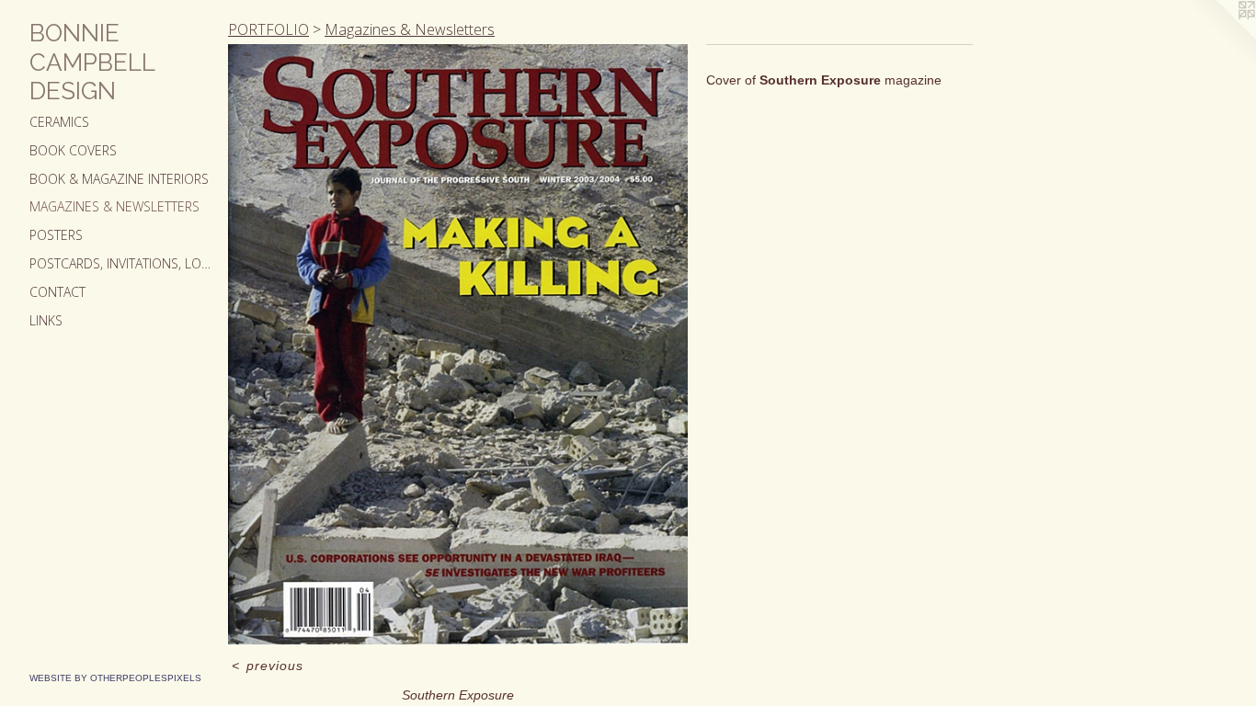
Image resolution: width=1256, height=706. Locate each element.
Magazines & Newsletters (114, 206)
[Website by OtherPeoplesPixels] (1219, 37)
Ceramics (59, 122)
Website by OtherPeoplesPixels (115, 678)
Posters (56, 235)
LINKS (46, 320)
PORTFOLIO (268, 29)
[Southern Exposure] (458, 344)
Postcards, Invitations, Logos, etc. (121, 263)
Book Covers (73, 150)
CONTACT (57, 292)
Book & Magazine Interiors (119, 179)
